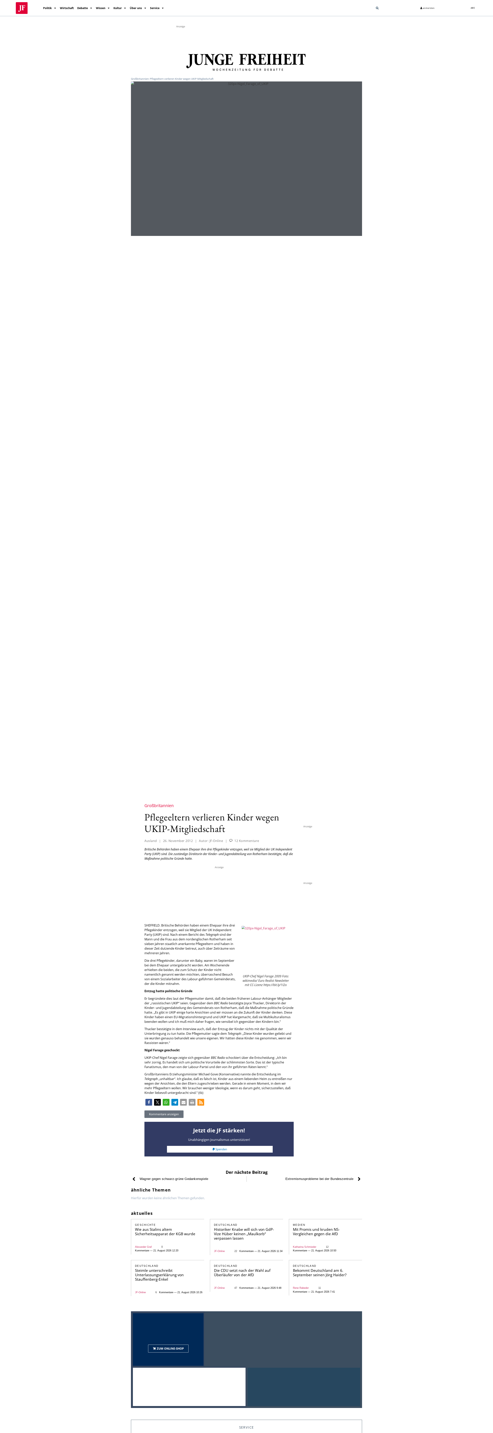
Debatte (82, 8)
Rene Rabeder (301, 1287)
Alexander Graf (143, 1246)
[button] (377, 8)
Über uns (136, 8)
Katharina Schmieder (304, 1246)
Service (154, 8)
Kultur (117, 8)
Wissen (100, 8)
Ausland (150, 841)
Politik (47, 8)
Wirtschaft (67, 8)
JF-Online (219, 1251)
